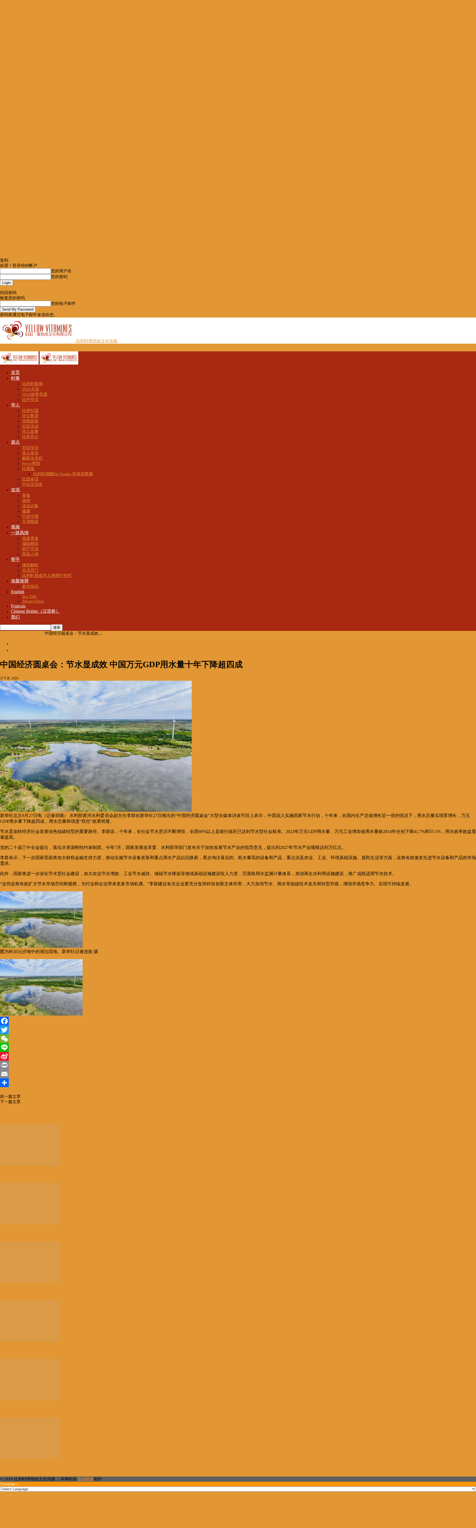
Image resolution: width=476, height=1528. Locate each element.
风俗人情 (30, 554)
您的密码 (59, 277)
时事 (15, 378)
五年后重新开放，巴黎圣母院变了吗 (39, 1292)
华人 (15, 405)
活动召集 (30, 506)
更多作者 (30, 1114)
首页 (15, 372)
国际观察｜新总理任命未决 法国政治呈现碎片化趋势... (60, 1351)
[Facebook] (238, 1021)
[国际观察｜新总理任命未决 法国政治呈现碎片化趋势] (30, 1340)
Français (18, 606)
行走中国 (30, 516)
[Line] (238, 1047)
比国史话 (30, 479)
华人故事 (30, 431)
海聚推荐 (20, 581)
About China (33, 601)
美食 (26, 495)
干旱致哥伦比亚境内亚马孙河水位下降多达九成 (64, 1096)
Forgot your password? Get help (27, 288)
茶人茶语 (30, 453)
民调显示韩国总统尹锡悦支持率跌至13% (44, 1409)
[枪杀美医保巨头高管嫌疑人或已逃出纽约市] (30, 1457)
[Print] (238, 1065)
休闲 (26, 500)
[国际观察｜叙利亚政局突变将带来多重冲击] (30, 1164)
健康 (26, 511)
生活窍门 (30, 570)
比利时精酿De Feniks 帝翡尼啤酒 (63, 474)
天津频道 (30, 521)
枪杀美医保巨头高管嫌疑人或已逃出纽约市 (47, 1468)
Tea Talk (29, 596)
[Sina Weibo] (238, 1056)
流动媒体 (85, 1479)
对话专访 (30, 448)
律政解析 (30, 565)
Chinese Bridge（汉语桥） (35, 611)
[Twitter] (238, 1029)
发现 (15, 489)
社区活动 (30, 426)
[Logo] (20, 363)
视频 (15, 527)
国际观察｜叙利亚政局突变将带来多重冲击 (47, 1174)
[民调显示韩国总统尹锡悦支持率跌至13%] (30, 1399)
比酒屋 (28, 468)
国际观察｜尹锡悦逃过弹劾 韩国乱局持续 (45, 1233)
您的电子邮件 (63, 303)
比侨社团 (30, 410)
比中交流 (30, 399)
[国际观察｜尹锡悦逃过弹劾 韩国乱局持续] (30, 1223)
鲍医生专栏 (32, 458)
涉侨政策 (30, 421)
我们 (15, 617)
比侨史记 (30, 437)
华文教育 (30, 416)
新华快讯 (30, 586)
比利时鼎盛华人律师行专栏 (47, 575)
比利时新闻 (32, 384)
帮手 (15, 559)
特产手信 (30, 549)
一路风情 (20, 532)
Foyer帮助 (31, 463)
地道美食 (30, 538)
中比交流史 (32, 484)
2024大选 (30, 389)
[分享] (238, 1082)
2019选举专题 (34, 394)
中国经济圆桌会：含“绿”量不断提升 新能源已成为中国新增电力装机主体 (87, 1102)
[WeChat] (238, 1038)
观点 (15, 442)
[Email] (238, 1074)
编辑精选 (30, 543)
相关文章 (10, 1114)
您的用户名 (61, 271)
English (17, 591)
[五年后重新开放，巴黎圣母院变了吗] (30, 1281)
